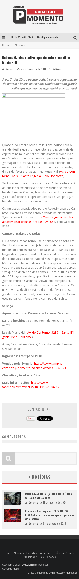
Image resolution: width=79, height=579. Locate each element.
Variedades (46, 553)
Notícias (57, 69)
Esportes (31, 553)
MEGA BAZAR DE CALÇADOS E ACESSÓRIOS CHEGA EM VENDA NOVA (48, 496)
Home (5, 45)
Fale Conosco (48, 557)
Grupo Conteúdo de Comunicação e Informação (52, 572)
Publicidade (30, 557)
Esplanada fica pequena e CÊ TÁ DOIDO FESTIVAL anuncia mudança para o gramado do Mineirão (49, 515)
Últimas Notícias (65, 553)
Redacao (10, 69)
